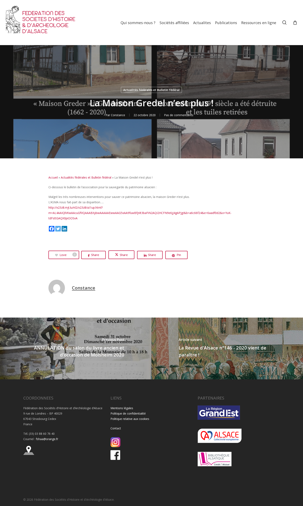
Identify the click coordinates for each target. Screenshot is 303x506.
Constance (118, 115)
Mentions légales (121, 408)
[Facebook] (51, 228)
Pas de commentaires (178, 115)
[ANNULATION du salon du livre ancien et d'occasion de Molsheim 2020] (76, 348)
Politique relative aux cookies (129, 419)
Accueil (53, 177)
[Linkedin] (64, 228)
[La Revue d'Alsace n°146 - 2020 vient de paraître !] (227, 348)
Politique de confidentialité (128, 413)
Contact (115, 428)
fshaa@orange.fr (47, 439)
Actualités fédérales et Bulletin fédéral (151, 90)
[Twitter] (58, 228)
